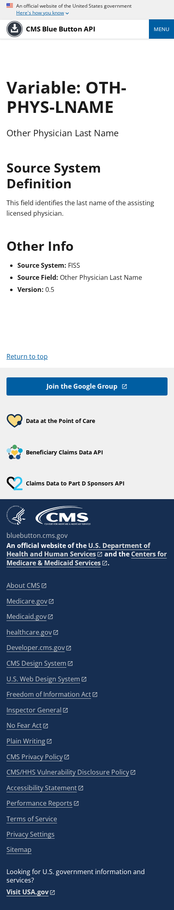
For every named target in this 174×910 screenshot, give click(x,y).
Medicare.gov (26, 601)
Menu (161, 29)
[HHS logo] (15, 515)
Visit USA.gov (27, 892)
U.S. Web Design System (43, 679)
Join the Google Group (82, 386)
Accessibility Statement (41, 787)
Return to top (27, 356)
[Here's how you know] (87, 10)
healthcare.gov (29, 632)
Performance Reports (39, 803)
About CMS (23, 585)
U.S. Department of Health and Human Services (78, 549)
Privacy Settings (30, 834)
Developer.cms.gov (35, 647)
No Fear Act (24, 725)
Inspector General (34, 710)
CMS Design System (36, 663)
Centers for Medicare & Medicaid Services (86, 558)
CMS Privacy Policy (34, 756)
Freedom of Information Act (48, 694)
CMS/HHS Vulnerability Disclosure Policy (67, 772)
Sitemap (19, 849)
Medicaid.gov (26, 616)
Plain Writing (25, 741)
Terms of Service (31, 818)
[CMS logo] (63, 515)
